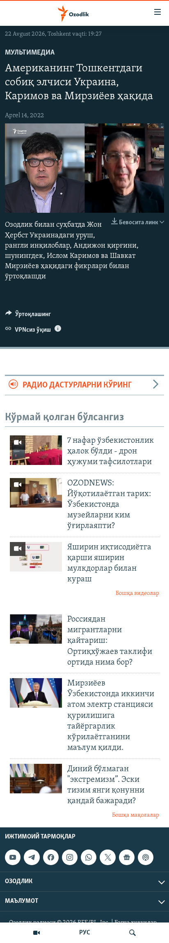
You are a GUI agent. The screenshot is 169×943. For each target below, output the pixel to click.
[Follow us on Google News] (127, 857)
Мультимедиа (30, 53)
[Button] (28, 316)
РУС (84, 932)
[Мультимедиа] (36, 932)
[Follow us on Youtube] (13, 857)
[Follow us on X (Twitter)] (107, 857)
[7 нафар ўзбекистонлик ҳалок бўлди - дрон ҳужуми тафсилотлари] (36, 450)
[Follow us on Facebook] (51, 857)
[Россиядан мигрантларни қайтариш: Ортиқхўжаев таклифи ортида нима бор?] (36, 629)
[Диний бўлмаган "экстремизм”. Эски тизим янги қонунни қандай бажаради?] (36, 778)
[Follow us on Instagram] (70, 857)
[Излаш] (132, 932)
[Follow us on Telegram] (31, 857)
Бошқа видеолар (137, 593)
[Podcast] (145, 857)
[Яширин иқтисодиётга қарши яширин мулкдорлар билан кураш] (36, 557)
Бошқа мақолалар (135, 815)
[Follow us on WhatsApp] (88, 857)
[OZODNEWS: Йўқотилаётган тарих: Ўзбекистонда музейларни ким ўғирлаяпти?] (36, 493)
